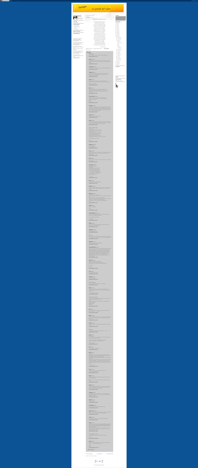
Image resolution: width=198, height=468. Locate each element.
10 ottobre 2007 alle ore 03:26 (93, 244)
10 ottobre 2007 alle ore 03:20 (93, 238)
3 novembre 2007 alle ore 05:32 (93, 438)
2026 (117, 23)
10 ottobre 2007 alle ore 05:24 (93, 257)
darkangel (90, 241)
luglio (118, 52)
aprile (118, 56)
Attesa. (118, 45)
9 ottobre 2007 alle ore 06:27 (93, 141)
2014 (117, 27)
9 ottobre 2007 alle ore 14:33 (93, 202)
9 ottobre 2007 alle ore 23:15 (93, 220)
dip (76, 38)
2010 (117, 32)
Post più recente (89, 453)
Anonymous (77, 54)
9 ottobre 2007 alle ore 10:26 (93, 155)
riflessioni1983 (91, 405)
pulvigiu (80, 16)
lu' (89, 329)
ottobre (118, 40)
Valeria (90, 180)
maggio (118, 54)
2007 (117, 36)
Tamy (90, 369)
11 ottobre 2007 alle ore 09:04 (93, 312)
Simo (90, 53)
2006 (117, 61)
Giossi (90, 158)
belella (90, 287)
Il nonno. (118, 41)
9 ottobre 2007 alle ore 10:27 (93, 161)
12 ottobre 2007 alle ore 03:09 (93, 389)
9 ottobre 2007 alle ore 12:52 (93, 190)
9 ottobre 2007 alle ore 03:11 (93, 117)
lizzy (89, 271)
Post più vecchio (109, 453)
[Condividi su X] (106, 48)
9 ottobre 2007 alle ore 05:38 (93, 124)
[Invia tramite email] (104, 48)
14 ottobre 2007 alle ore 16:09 (93, 419)
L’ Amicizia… (119, 46)
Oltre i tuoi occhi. (119, 42)
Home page (99, 453)
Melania (90, 315)
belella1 (90, 79)
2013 (117, 28)
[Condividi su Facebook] (107, 48)
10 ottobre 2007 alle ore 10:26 (93, 273)
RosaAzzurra (91, 144)
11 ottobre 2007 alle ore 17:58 (93, 366)
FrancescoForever (92, 96)
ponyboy (90, 114)
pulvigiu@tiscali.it (75, 22)
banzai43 (90, 260)
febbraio (118, 58)
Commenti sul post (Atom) (93, 455)
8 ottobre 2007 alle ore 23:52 (93, 102)
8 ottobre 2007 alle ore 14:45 (93, 93)
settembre (119, 49)
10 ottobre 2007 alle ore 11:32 (93, 284)
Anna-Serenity (91, 164)
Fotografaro (91, 72)
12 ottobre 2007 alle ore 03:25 (93, 396)
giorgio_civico (91, 410)
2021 (117, 24)
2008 (117, 35)
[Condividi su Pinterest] (108, 48)
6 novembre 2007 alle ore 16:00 (93, 447)
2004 (117, 64)
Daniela (90, 120)
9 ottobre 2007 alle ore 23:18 (93, 226)
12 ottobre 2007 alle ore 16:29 (93, 414)
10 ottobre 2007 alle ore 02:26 (93, 232)
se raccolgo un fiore (78, 43)
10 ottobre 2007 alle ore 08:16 (93, 268)
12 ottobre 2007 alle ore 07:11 (93, 407)
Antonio (90, 59)
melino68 (90, 276)
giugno (118, 53)
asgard (90, 422)
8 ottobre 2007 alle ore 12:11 (93, 63)
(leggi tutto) (77, 44)
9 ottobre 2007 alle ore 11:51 (93, 183)
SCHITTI (90, 205)
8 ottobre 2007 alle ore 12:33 (93, 76)
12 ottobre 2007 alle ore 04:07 (93, 402)
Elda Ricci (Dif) (76, 25)
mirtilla (90, 441)
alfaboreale (90, 193)
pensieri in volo (78, 46)
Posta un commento (91, 449)
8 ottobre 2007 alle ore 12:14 (93, 69)
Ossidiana (90, 186)
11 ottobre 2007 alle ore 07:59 (93, 306)
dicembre (118, 37)
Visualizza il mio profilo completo (80, 18)
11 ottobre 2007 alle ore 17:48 (93, 349)
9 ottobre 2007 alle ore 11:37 (93, 177)
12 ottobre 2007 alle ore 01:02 (93, 372)
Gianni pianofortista (77, 26)
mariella (90, 417)
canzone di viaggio (77, 39)
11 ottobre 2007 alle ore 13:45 (93, 326)
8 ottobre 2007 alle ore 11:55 (93, 56)
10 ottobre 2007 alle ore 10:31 (93, 279)
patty (89, 309)
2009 (117, 33)
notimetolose (91, 66)
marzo (118, 57)
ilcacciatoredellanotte (92, 247)
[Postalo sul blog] (105, 48)
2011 (117, 31)
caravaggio (90, 105)
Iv (89, 235)
